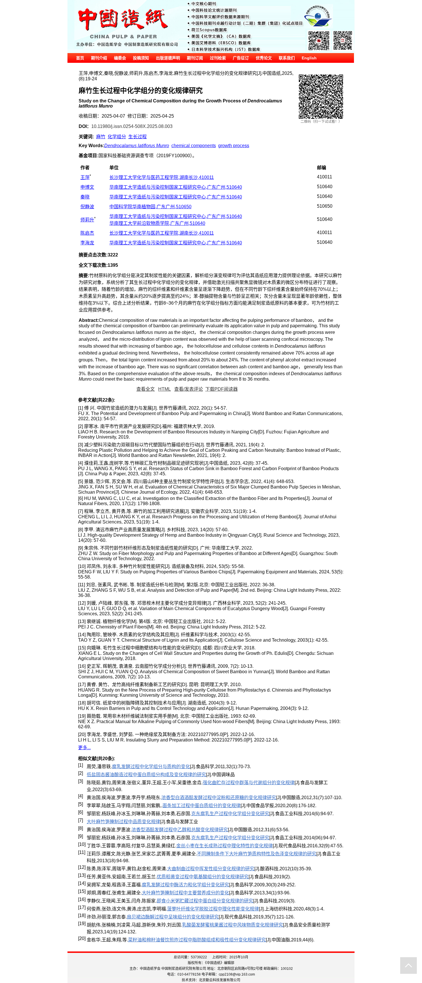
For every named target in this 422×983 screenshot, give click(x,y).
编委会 (120, 58)
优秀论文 (264, 58)
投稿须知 (141, 58)
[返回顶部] (408, 965)
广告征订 (241, 58)
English (309, 58)
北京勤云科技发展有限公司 (219, 980)
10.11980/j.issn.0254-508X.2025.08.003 (132, 126)
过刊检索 (218, 58)
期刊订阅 (195, 58)
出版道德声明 (168, 58)
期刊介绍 (99, 58)
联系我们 (287, 58)
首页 (80, 58)
